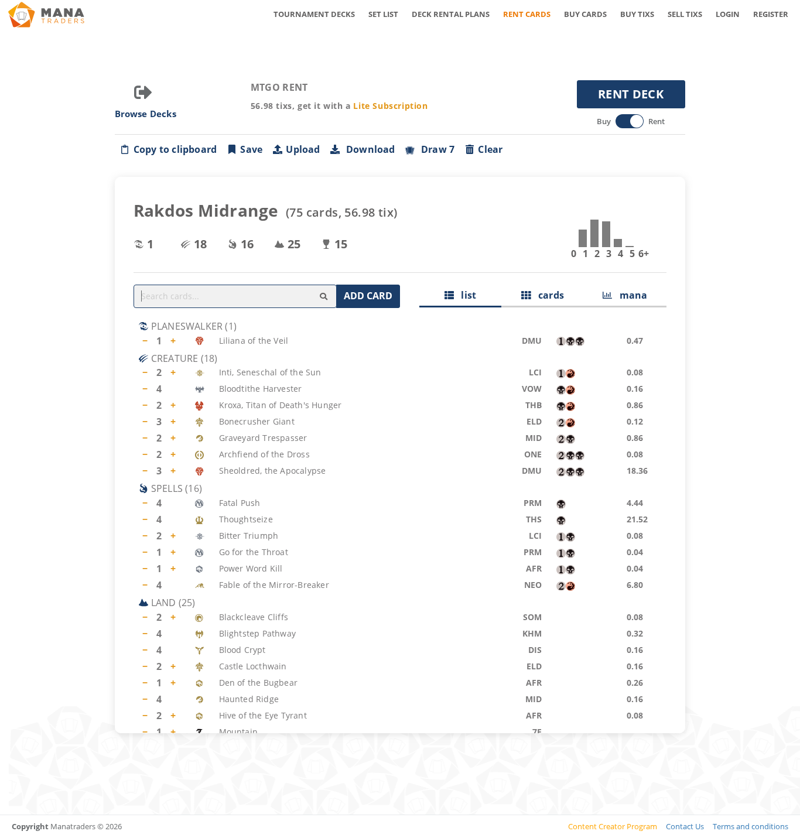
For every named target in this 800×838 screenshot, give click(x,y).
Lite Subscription (390, 105)
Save (251, 149)
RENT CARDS (527, 14)
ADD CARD (368, 295)
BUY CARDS (585, 14)
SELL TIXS (685, 14)
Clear (490, 149)
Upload (303, 149)
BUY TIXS (637, 14)
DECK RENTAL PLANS (451, 14)
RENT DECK (631, 94)
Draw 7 (435, 149)
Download (368, 149)
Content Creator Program (612, 826)
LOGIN (728, 14)
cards (547, 295)
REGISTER (770, 14)
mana (629, 295)
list (465, 295)
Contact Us (685, 826)
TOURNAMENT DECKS (314, 14)
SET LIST (383, 14)
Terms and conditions (750, 826)
